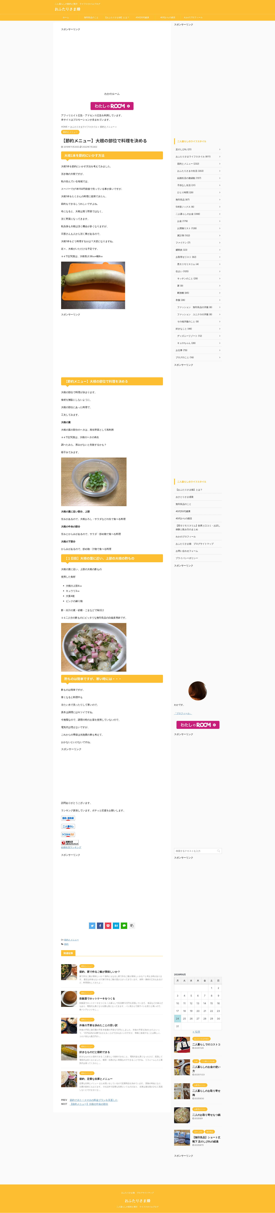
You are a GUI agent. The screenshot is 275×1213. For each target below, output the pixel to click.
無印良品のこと (91, 17)
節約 (66, 944)
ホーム (66, 17)
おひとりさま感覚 (185, 496)
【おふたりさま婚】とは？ (116, 17)
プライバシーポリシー (187, 558)
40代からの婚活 (167, 17)
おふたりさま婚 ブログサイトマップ (195, 543)
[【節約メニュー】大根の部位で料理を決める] (116, 926)
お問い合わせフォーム (187, 551)
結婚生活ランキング (71, 847)
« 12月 (196, 1031)
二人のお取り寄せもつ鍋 (206, 1114)
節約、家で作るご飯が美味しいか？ (99, 971)
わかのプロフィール (193, 17)
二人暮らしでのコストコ (206, 1044)
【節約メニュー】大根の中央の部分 (89, 1104)
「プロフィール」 (183, 713)
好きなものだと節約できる (94, 1052)
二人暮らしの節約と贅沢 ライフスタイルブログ (137, 1207)
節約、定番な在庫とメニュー (96, 1078)
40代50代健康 (142, 17)
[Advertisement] (112, 62)
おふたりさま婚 (67, 9)
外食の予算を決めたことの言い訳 (98, 1025)
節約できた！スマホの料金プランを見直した (94, 1100)
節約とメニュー (71, 939)
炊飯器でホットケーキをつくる (97, 998)
